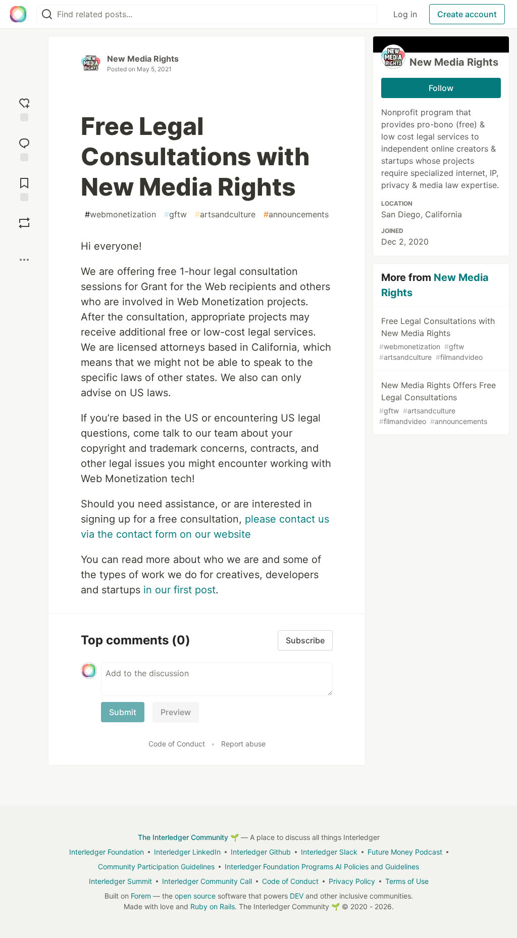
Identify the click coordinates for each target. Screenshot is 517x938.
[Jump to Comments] (24, 148)
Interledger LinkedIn (187, 852)
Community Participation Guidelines (156, 866)
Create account (467, 14)
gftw (175, 214)
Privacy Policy (352, 881)
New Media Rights (143, 59)
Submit (122, 712)
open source (195, 896)
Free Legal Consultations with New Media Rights (437, 338)
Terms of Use (407, 881)
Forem (141, 896)
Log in (405, 14)
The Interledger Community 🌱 (188, 837)
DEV (296, 896)
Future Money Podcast (405, 852)
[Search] (47, 14)
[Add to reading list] (24, 188)
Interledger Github (261, 852)
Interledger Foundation (106, 852)
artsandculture (225, 214)
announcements (296, 214)
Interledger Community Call (207, 881)
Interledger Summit (120, 881)
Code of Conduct (176, 743)
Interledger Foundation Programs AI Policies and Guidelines (322, 866)
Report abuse (243, 743)
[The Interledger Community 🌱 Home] (18, 14)
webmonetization (120, 214)
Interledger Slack (329, 852)
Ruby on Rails (212, 906)
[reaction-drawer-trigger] (24, 108)
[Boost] (24, 222)
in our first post (179, 590)
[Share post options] (24, 260)
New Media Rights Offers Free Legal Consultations (437, 403)
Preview (176, 712)
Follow (441, 88)
